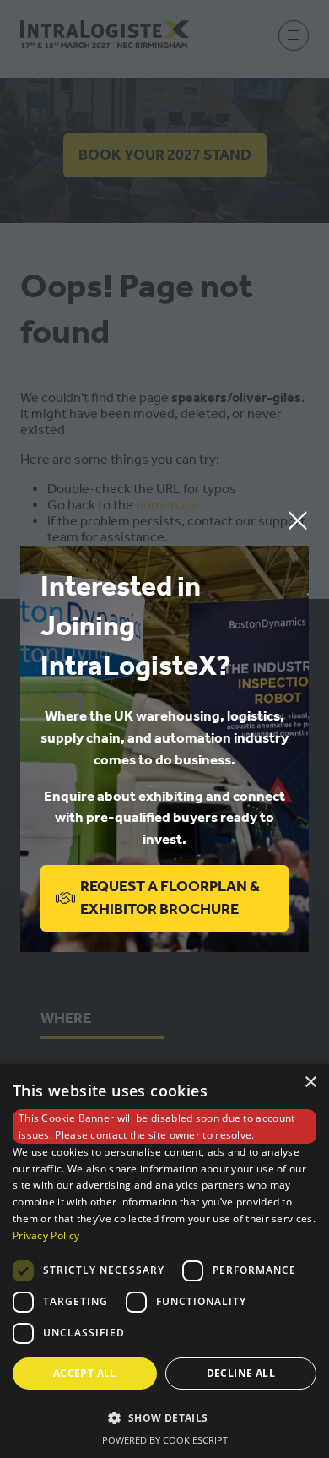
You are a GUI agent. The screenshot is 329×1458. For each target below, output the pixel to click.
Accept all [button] (84, 1373)
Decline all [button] (241, 1373)
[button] (298, 520)
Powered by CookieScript (165, 1440)
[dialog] (164, 1261)
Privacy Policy (46, 1235)
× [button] (310, 1082)
